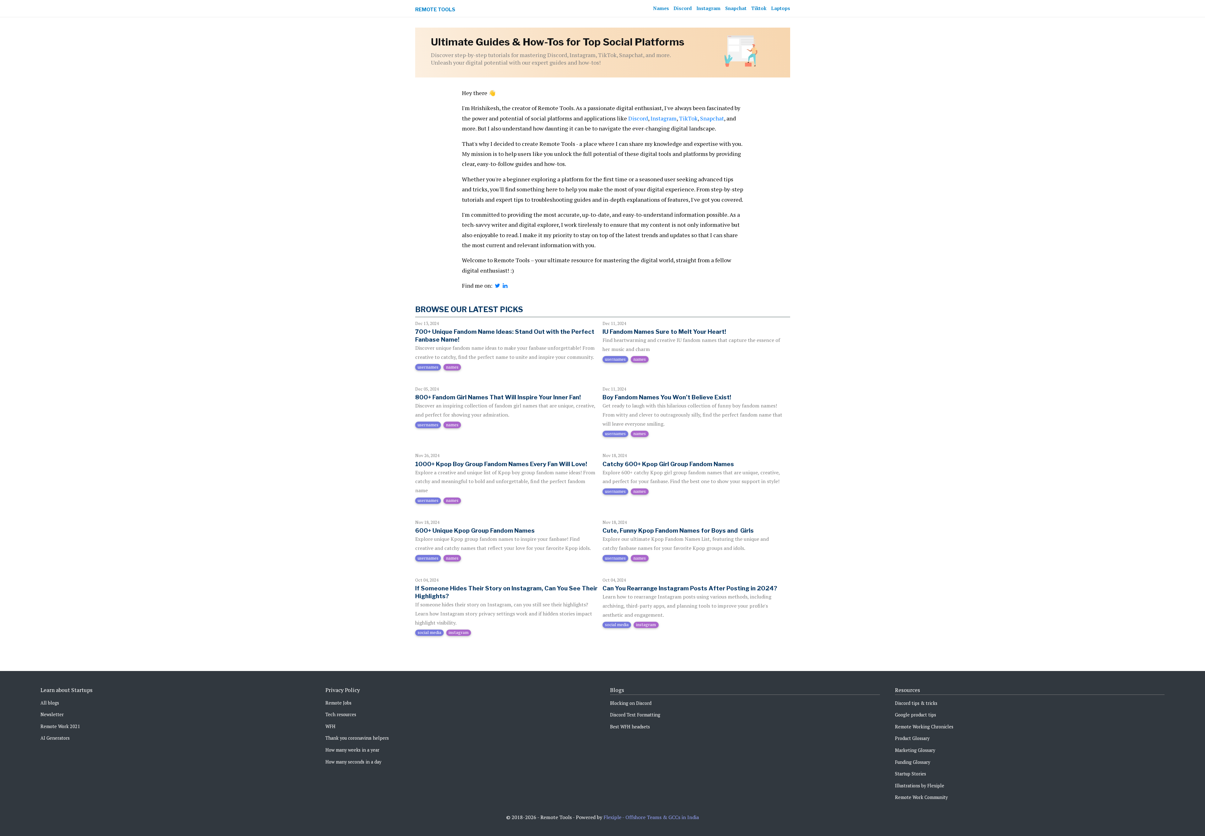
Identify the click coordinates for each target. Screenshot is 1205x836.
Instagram (708, 8)
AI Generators (55, 738)
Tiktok (758, 8)
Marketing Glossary (915, 750)
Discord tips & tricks (916, 703)
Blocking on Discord (630, 703)
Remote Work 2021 (60, 726)
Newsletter (52, 714)
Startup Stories (910, 774)
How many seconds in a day (353, 762)
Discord (683, 8)
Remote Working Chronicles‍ (924, 727)
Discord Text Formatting (635, 715)
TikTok (688, 118)
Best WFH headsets (630, 727)
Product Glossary (912, 738)
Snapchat (736, 8)
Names (661, 8)
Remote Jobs (338, 703)
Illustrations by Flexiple (919, 786)
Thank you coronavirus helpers (357, 738)
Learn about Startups (66, 690)
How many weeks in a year (352, 750)
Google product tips (915, 715)
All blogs (49, 703)
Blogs (617, 690)
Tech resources (340, 714)
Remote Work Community (921, 797)
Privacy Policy (342, 690)
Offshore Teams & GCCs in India (662, 817)
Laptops (780, 8)
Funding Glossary (912, 762)
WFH (330, 726)
